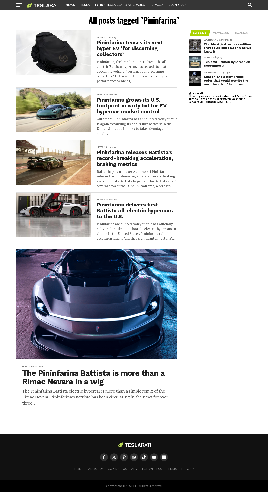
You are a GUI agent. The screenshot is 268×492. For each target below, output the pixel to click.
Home (79, 469)
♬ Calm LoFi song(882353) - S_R (210, 101)
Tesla (85, 5)
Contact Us (117, 469)
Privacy (187, 469)
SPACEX (157, 5)
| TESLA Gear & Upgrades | (121, 5)
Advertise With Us (146, 469)
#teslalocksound (234, 99)
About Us (96, 469)
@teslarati (196, 93)
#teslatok (216, 99)
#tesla (205, 99)
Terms (171, 469)
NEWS (70, 5)
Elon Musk (177, 5)
